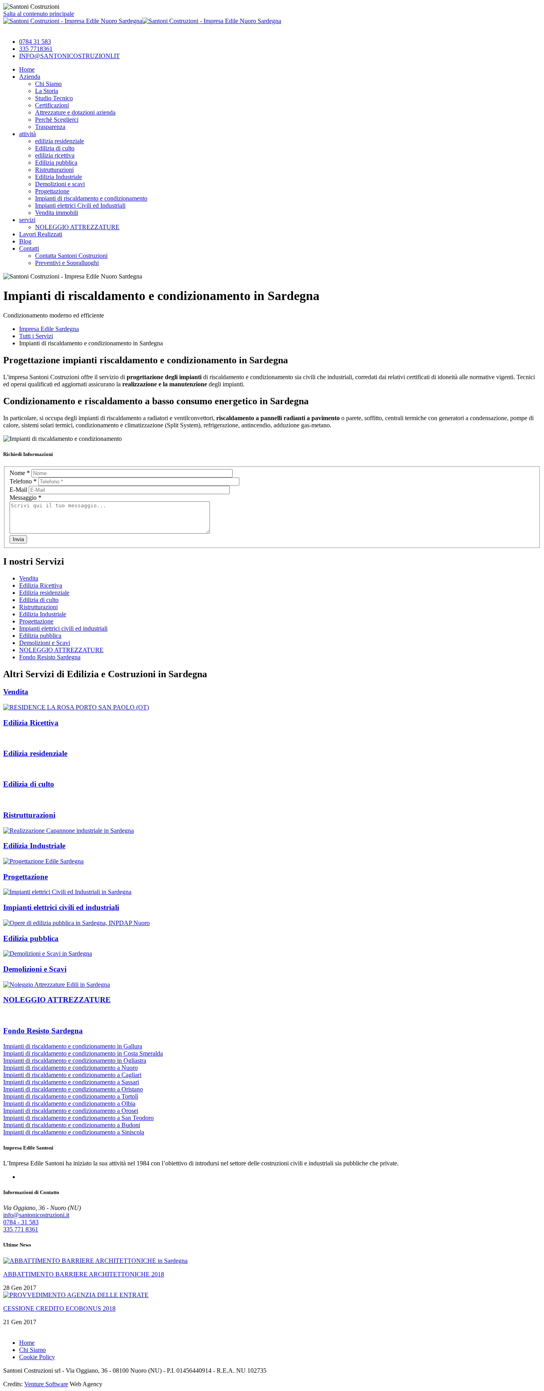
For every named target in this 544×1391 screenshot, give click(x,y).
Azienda (29, 76)
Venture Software (46, 1384)
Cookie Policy (37, 1357)
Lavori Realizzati (40, 234)
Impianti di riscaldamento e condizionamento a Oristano (73, 1089)
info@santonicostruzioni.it (36, 1215)
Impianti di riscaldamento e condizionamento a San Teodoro (78, 1117)
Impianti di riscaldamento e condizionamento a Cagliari (72, 1074)
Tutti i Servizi (36, 336)
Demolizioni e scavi (60, 184)
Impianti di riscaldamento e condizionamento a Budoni (71, 1125)
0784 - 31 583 (21, 1222)
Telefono (23, 481)
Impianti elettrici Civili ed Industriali (80, 205)
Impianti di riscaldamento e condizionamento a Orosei (70, 1110)
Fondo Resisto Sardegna (49, 657)
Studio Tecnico (54, 98)
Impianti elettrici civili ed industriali (63, 628)
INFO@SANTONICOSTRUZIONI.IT (69, 56)
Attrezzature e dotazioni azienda (75, 112)
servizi (27, 219)
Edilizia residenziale (44, 592)
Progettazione (52, 191)
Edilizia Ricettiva (40, 585)
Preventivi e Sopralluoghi (67, 262)
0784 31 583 (35, 41)
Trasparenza (50, 126)
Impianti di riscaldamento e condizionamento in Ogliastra (74, 1060)
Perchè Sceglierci (56, 119)
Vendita (28, 578)
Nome (20, 473)
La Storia (46, 91)
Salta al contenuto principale (38, 13)
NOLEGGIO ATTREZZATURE (77, 227)
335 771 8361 (20, 1229)
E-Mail (19, 489)
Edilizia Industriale (58, 176)
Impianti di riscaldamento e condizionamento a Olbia (69, 1103)
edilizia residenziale (59, 141)
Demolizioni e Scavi (44, 642)
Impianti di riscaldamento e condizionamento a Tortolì (70, 1096)
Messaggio (25, 497)
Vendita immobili (56, 212)
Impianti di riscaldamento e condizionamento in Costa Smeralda (83, 1053)
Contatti (29, 248)
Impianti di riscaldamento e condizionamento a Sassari (71, 1082)
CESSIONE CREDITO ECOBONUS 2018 (59, 1308)
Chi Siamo (48, 83)
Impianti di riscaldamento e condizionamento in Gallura (72, 1046)
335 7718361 (36, 48)
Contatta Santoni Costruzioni (71, 255)
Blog (25, 241)
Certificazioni (52, 105)
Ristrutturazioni (54, 169)
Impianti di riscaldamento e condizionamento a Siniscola (73, 1132)
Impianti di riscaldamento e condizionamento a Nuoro (70, 1067)
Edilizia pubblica (56, 162)
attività (27, 134)
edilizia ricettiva (54, 155)
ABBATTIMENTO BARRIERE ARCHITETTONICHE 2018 (83, 1274)
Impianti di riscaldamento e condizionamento (91, 198)
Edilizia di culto (54, 148)
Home (27, 69)
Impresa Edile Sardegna (49, 328)
